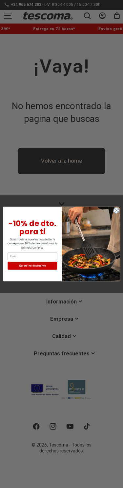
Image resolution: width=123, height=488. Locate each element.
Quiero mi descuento (32, 265)
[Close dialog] (116, 210)
